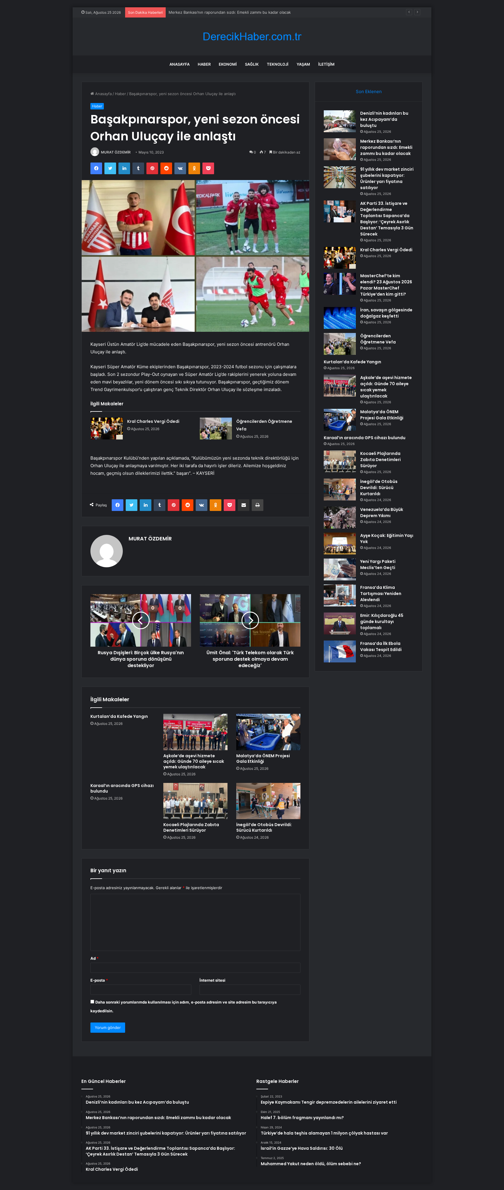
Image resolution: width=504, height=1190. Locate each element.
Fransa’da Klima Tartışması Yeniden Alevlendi (380, 593)
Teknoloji (277, 64)
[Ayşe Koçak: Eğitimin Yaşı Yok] (340, 543)
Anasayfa (179, 64)
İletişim (326, 64)
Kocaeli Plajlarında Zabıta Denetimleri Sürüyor (191, 827)
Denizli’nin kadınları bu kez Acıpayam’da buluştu (384, 119)
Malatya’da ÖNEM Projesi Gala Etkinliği (263, 758)
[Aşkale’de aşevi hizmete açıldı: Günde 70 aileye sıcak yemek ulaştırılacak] (195, 732)
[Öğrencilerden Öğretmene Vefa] (216, 428)
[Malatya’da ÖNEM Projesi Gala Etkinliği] (268, 732)
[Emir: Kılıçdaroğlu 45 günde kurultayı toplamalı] (340, 623)
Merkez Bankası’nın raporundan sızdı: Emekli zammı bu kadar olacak (386, 147)
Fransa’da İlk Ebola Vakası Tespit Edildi (381, 646)
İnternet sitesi (212, 980)
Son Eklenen (369, 91)
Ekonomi (228, 64)
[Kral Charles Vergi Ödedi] (107, 428)
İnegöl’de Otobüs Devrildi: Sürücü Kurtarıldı (264, 827)
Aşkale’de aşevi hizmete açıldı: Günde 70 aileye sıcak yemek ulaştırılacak (193, 761)
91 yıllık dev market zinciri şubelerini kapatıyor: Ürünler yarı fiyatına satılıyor (236, 12)
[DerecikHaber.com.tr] (252, 36)
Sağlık (252, 64)
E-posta (99, 980)
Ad (94, 958)
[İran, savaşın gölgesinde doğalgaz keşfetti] (340, 318)
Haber (204, 64)
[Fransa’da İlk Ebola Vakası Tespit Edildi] (340, 651)
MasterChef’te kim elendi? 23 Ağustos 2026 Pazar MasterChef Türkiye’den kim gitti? (386, 285)
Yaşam (303, 64)
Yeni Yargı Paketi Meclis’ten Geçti (378, 564)
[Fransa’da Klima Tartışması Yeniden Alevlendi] (340, 595)
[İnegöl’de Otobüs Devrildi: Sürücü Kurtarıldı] (268, 801)
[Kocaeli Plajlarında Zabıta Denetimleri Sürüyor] (195, 801)
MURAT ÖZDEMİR (116, 152)
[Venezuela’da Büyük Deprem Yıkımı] (340, 517)
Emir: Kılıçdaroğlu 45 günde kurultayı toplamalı (381, 622)
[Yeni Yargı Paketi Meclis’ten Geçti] (340, 569)
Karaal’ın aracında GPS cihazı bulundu (122, 788)
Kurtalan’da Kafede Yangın (119, 716)
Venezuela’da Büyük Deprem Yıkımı (381, 513)
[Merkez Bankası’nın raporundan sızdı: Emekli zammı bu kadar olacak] (340, 149)
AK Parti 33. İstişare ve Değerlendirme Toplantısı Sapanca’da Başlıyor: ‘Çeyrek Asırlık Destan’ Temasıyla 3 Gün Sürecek (386, 218)
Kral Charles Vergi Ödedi (153, 421)
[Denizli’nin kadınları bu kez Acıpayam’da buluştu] (340, 121)
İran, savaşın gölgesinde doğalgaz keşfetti (386, 313)
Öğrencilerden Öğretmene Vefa (378, 339)
